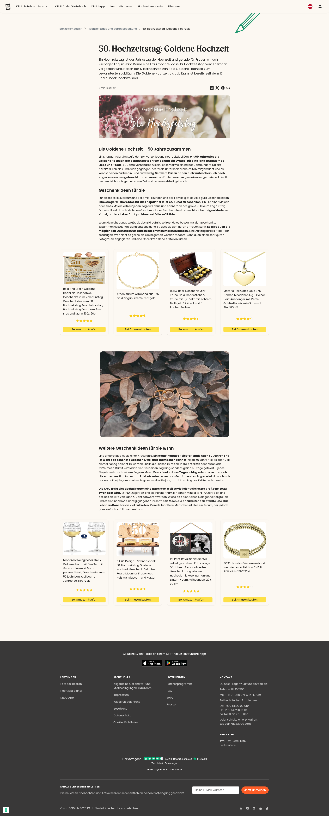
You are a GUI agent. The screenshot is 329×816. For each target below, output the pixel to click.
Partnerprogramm (179, 684)
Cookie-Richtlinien (125, 722)
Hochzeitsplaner (71, 691)
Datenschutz (122, 715)
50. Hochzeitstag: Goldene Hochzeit (166, 29)
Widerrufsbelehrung (126, 702)
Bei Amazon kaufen (84, 329)
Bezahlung (120, 709)
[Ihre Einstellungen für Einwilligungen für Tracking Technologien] (6, 810)
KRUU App (67, 698)
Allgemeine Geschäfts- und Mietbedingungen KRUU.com (132, 686)
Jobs (170, 698)
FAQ (169, 691)
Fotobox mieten (71, 684)
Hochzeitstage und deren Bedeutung (112, 29)
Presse (171, 704)
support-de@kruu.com (235, 724)
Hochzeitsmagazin (70, 29)
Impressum (121, 695)
